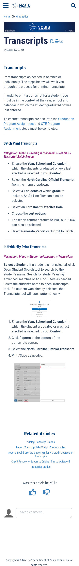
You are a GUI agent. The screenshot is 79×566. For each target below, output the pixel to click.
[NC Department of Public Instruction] (21, 3)
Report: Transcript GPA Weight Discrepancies (40, 447)
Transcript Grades (40, 466)
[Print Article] (57, 41)
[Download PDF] (52, 41)
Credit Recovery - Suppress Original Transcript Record (40, 461)
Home (7, 16)
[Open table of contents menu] (7, 5)
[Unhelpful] (46, 493)
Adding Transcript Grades (41, 442)
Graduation (22, 16)
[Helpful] (33, 493)
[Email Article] (61, 41)
